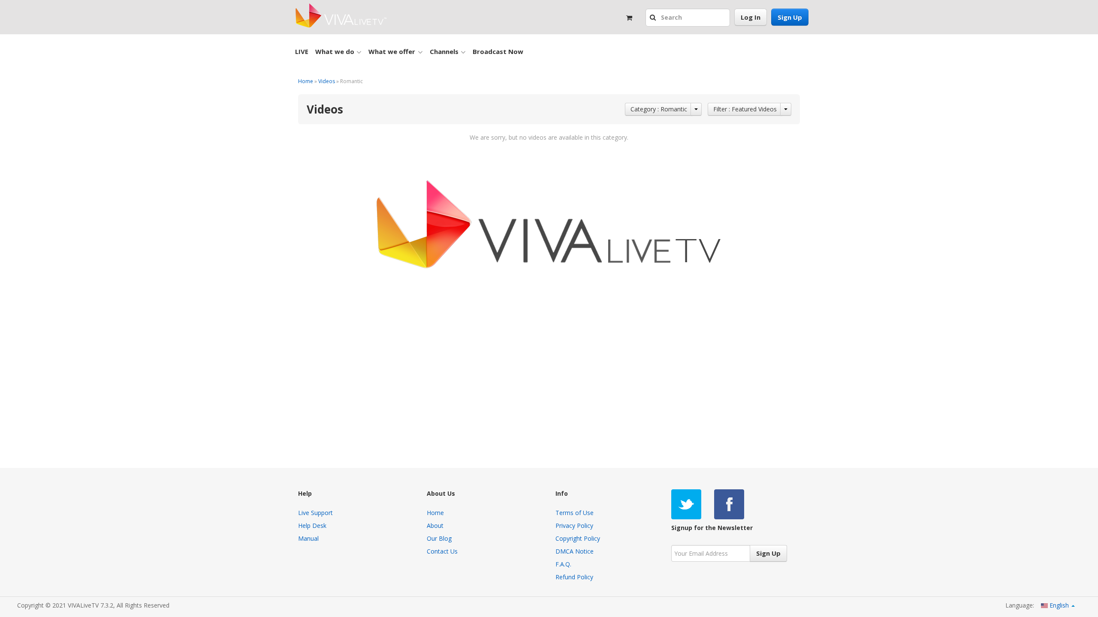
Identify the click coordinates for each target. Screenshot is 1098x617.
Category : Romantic (658, 109)
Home (305, 81)
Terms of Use (574, 513)
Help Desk (312, 525)
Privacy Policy (574, 525)
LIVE (301, 51)
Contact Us (442, 551)
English (1059, 605)
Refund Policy (574, 577)
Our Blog (439, 538)
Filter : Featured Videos (745, 109)
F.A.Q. (563, 564)
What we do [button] (334, 51)
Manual (308, 538)
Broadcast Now (498, 51)
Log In (750, 17)
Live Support (315, 513)
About (435, 525)
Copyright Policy (577, 538)
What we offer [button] (391, 51)
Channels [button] (444, 51)
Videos (326, 81)
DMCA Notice (574, 551)
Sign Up (790, 17)
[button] (654, 18)
